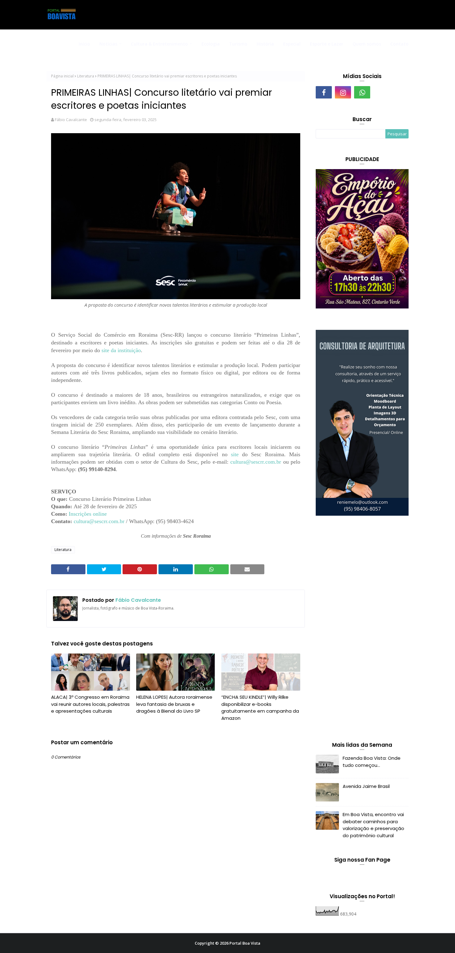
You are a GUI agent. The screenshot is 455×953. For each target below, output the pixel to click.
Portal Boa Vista (244, 943)
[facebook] (324, 92)
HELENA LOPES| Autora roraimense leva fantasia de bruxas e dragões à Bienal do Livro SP (174, 704)
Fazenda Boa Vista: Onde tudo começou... (372, 761)
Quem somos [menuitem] (367, 44)
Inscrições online (88, 514)
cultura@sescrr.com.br (255, 462)
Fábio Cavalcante (71, 119)
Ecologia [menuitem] (211, 44)
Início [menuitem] (84, 44)
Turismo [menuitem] (238, 44)
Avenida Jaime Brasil (366, 786)
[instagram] (343, 92)
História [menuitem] (265, 44)
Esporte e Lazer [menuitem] (326, 44)
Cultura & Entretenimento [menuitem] (159, 44)
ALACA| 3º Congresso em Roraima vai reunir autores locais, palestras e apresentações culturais (90, 704)
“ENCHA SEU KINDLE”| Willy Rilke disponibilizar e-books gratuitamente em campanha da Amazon (260, 707)
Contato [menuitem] (399, 44)
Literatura (85, 76)
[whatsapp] (362, 92)
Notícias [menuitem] (108, 44)
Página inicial (62, 76)
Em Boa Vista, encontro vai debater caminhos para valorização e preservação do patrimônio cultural (373, 825)
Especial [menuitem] (292, 44)
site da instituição (121, 350)
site (235, 454)
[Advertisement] (362, 630)
